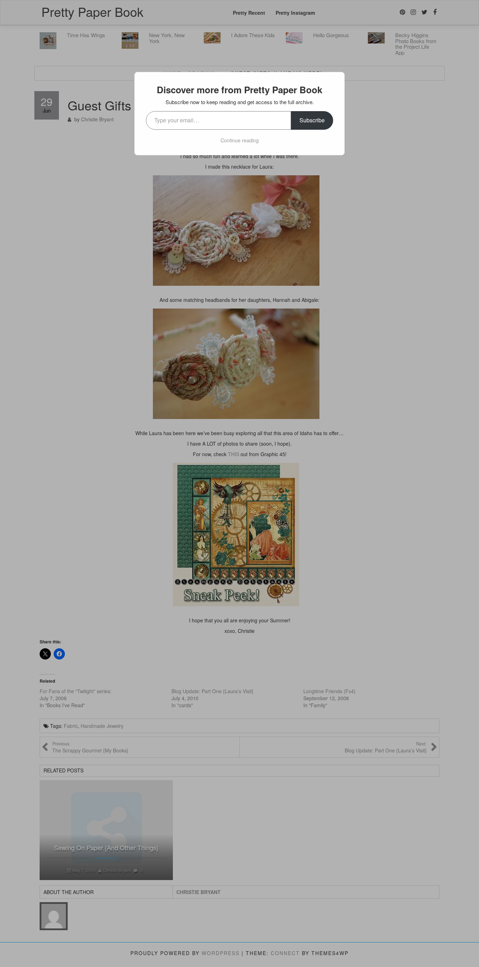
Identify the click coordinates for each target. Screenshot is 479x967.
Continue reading (240, 140)
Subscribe (312, 120)
